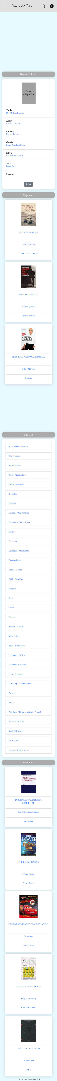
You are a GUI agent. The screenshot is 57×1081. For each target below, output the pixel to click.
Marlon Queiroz (28, 307)
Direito (12, 532)
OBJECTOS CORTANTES (28, 1049)
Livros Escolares (16, 674)
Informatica (14, 636)
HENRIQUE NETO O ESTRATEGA (28, 357)
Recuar (28, 184)
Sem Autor (28, 936)
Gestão (11, 608)
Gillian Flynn (28, 1061)
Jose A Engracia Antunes (28, 812)
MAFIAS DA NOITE (28, 295)
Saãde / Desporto (16, 731)
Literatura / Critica (17, 655)
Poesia (11, 693)
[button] (5, 6)
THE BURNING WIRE (28, 862)
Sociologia (13, 740)
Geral (11, 598)
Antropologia (14, 456)
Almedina (28, 821)
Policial (12, 702)
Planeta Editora (12, 134)
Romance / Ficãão (16, 721)
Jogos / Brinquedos (17, 646)
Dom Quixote (28, 945)
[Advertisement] (28, 42)
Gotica (28, 1070)
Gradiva (28, 378)
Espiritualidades (15, 560)
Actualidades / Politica (18, 446)
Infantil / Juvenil (16, 627)
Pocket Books (28, 883)
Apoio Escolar (15, 465)
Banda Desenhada (16, 484)
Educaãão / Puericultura (19, 551)
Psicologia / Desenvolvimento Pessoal (25, 712)
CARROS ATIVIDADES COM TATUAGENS (28, 924)
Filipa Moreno (28, 369)
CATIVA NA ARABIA (28, 232)
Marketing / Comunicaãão (20, 684)
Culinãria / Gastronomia (19, 513)
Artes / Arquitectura (17, 475)
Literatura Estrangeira (18, 665)
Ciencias (12, 503)
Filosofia (12, 589)
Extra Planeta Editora (15, 145)
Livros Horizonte (28, 1007)
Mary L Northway (28, 998)
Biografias (10, 166)
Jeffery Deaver (28, 874)
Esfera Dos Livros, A (28, 253)
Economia (13, 541)
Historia (12, 617)
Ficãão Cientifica (16, 579)
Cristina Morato (13, 123)
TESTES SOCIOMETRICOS (28, 986)
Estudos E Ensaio (16, 570)
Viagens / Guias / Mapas (19, 750)
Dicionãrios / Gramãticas (19, 522)
